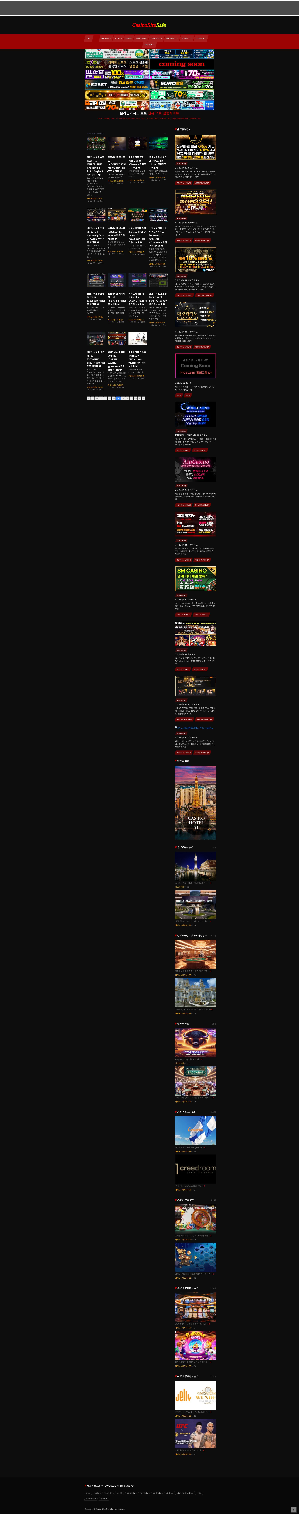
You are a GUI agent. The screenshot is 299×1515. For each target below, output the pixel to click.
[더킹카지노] (194, 727)
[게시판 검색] (165, 133)
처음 (89, 398)
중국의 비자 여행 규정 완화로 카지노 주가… (192, 971)
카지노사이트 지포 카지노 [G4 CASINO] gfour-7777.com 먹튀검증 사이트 (95, 235)
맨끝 (143, 398)
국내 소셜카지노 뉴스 (187, 1288)
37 (123, 398)
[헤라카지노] (195, 201)
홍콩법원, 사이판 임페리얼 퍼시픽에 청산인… (193, 1009)
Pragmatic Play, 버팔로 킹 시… (188, 1059)
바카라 (128, 38)
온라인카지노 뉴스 (186, 1112)
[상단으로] (294, 1510)
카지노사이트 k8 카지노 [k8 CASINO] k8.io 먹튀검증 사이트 (137, 299)
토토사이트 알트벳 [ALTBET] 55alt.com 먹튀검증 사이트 (96, 299)
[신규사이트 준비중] (195, 365)
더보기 (213, 847)
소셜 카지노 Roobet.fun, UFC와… (189, 1450)
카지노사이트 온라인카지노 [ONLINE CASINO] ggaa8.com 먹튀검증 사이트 (116, 361)
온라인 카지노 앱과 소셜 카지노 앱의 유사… (192, 1235)
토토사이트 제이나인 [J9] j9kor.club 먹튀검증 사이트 (117, 299)
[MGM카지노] (195, 314)
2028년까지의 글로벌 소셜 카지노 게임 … (191, 1323)
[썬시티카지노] (195, 259)
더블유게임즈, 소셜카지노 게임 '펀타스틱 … (192, 1362)
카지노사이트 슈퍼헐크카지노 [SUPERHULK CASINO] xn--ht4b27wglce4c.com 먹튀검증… (96, 166)
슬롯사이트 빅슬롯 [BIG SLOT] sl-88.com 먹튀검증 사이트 (116, 233)
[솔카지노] (195, 633)
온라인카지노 (140, 38)
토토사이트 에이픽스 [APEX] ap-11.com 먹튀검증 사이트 (158, 162)
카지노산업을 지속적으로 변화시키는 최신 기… (193, 1273)
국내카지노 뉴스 (185, 847)
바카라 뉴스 (183, 1023)
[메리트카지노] (195, 685)
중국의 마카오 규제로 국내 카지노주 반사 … (192, 882)
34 (109, 398)
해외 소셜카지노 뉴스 (187, 1376)
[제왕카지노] (195, 523)
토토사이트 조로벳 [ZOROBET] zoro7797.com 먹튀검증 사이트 (158, 299)
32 (101, 398)
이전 (92, 398)
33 (105, 398)
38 (127, 398)
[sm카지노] (195, 578)
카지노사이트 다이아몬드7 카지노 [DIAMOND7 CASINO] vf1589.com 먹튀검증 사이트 (158, 237)
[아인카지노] (195, 469)
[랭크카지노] (195, 146)
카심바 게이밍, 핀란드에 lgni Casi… (189, 1147)
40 (135, 398)
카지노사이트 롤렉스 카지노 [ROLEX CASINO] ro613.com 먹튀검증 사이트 (137, 235)
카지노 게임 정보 (185, 1200)
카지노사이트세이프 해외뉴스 (192, 935)
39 (131, 398)
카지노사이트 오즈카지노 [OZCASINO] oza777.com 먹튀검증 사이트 (96, 359)
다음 (139, 398)
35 (113, 398)
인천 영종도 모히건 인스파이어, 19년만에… (192, 921)
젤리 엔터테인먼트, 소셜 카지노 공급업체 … (192, 1411)
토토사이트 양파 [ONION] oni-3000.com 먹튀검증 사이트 (137, 162)
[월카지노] (195, 414)
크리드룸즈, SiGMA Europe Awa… (189, 1185)
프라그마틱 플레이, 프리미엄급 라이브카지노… (193, 1097)
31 (97, 398)
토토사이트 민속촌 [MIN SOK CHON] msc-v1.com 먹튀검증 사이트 (137, 359)
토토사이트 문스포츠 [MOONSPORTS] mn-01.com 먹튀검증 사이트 (117, 164)
